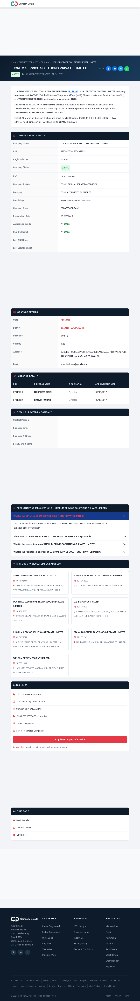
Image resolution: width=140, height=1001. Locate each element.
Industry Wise (49, 955)
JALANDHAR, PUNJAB (73, 328)
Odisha (52, 986)
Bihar (54, 980)
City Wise (46, 943)
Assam (46, 980)
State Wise (47, 938)
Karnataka (111, 938)
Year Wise (47, 949)
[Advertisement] (70, 31)
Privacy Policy (80, 943)
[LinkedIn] (20, 952)
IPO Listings (80, 926)
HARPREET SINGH (43, 392)
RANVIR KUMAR (42, 400)
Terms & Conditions (83, 949)
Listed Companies (25, 723)
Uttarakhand (109, 986)
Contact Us (18, 747)
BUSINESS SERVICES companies (31, 716)
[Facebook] (27, 952)
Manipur (42, 986)
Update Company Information (70, 739)
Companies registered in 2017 (30, 701)
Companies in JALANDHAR (28, 709)
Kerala (15, 986)
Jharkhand (115, 980)
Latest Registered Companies (30, 731)
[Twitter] (13, 952)
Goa (75, 980)
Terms (126, 996)
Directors (21, 835)
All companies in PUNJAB (28, 694)
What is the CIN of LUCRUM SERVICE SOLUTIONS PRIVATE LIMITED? (48, 516)
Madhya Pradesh (28, 986)
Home (13, 62)
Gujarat (109, 943)
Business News (81, 932)
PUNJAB (45, 62)
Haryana (83, 980)
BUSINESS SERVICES (28, 62)
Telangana (81, 986)
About (108, 996)
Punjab (61, 986)
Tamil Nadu (111, 949)
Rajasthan (111, 966)
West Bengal (112, 955)
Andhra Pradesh (32, 980)
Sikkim (71, 986)
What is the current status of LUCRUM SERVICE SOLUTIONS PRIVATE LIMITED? (54, 544)
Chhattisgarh (65, 980)
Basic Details (22, 820)
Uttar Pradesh (112, 960)
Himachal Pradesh (98, 980)
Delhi (108, 932)
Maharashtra (112, 926)
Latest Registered (51, 926)
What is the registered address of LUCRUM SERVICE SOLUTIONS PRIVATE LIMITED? (57, 552)
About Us (78, 938)
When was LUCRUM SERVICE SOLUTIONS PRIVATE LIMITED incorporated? (52, 536)
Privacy (117, 996)
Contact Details (23, 828)
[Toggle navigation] (124, 4)
